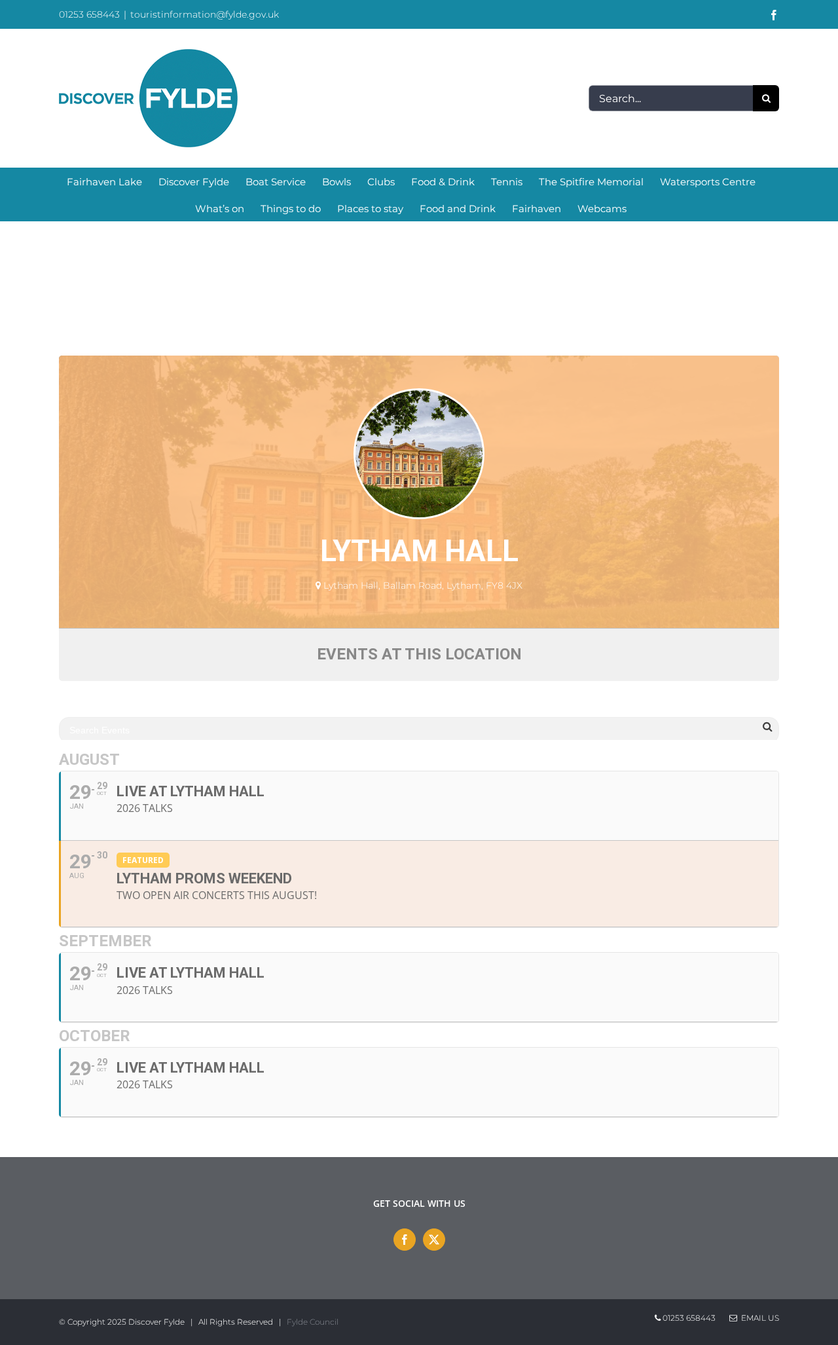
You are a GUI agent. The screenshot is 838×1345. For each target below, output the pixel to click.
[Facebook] (404, 1239)
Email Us (758, 1318)
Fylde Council (312, 1322)
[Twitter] (434, 1239)
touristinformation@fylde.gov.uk (204, 14)
